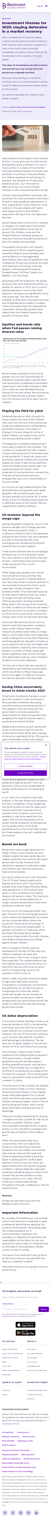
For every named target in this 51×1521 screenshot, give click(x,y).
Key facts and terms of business (16, 1450)
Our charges (32, 1358)
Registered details (10, 1455)
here (18, 1496)
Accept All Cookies (25, 773)
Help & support (8, 1445)
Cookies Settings (25, 766)
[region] (25, 760)
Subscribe (31, 1399)
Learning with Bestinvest (37, 1370)
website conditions (9, 1316)
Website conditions (10, 1437)
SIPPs (4, 1362)
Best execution (28, 1455)
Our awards (31, 1362)
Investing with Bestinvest (37, 1390)
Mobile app (6, 1375)
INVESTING (6, 19)
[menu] (46, 6)
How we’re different (34, 1353)
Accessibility (7, 1432)
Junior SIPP (6, 1366)
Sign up (44, 1309)
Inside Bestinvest (33, 1366)
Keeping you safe (25, 1441)
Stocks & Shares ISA (9, 1349)
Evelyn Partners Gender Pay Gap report (19, 1467)
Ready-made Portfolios (11, 1370)
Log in (40, 6)
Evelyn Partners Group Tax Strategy (17, 1471)
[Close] (46, 745)
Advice (4, 1395)
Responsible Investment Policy (15, 1463)
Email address (8, 1304)
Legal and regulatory (11, 1459)
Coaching (6, 1390)
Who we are (31, 1349)
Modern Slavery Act (32, 1459)
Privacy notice (28, 1437)
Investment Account (10, 1358)
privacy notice (12, 1424)
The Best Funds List (34, 1395)
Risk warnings (8, 1441)
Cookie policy (23, 1432)
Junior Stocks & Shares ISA (12, 1353)
